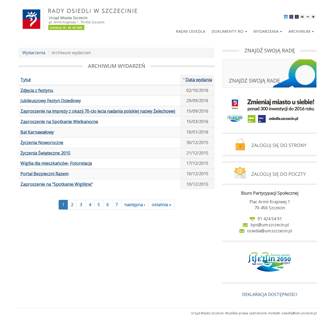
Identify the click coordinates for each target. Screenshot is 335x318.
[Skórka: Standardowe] (286, 16)
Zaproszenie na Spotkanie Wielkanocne (59, 121)
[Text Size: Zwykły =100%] (302, 16)
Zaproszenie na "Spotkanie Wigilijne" (56, 184)
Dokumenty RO (227, 31)
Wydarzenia (266, 31)
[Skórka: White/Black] (297, 16)
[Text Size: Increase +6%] (313, 16)
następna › (134, 204)
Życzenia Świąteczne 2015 (45, 153)
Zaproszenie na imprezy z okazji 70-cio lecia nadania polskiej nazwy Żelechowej (97, 111)
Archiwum (299, 31)
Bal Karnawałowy (37, 132)
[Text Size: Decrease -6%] (308, 16)
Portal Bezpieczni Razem (44, 174)
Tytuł (25, 80)
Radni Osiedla (190, 31)
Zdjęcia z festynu (36, 90)
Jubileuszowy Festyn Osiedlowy (50, 100)
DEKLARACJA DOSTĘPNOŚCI (269, 294)
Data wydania (199, 80)
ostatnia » (161, 204)
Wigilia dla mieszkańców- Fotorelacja (56, 163)
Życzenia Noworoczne (41, 142)
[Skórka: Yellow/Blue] (291, 16)
